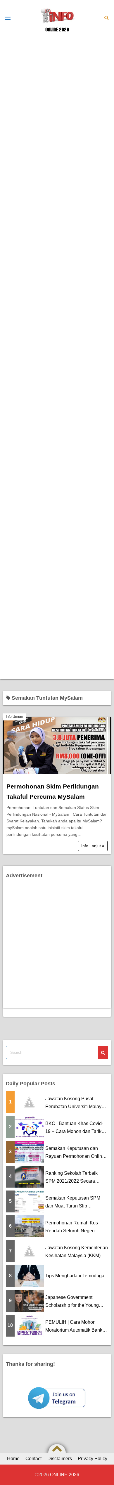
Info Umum (14, 717)
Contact (33, 1458)
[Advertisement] (57, 92)
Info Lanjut (91, 845)
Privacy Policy (92, 1458)
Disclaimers (59, 1458)
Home (13, 1458)
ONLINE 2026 (57, 29)
